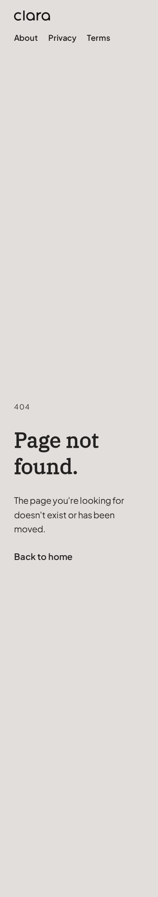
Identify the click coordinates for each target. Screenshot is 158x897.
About (26, 37)
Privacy (62, 37)
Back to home (43, 556)
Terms (98, 37)
